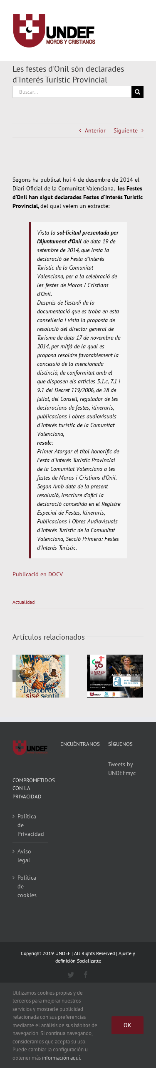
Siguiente (126, 130)
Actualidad (23, 602)
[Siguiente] (137, 676)
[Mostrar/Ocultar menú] (137, 31)
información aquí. (61, 1057)
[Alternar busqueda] (106, 30)
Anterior (95, 130)
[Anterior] (18, 676)
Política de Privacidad (30, 825)
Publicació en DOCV (37, 574)
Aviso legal (24, 856)
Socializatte (89, 961)
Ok (127, 1025)
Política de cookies (27, 886)
